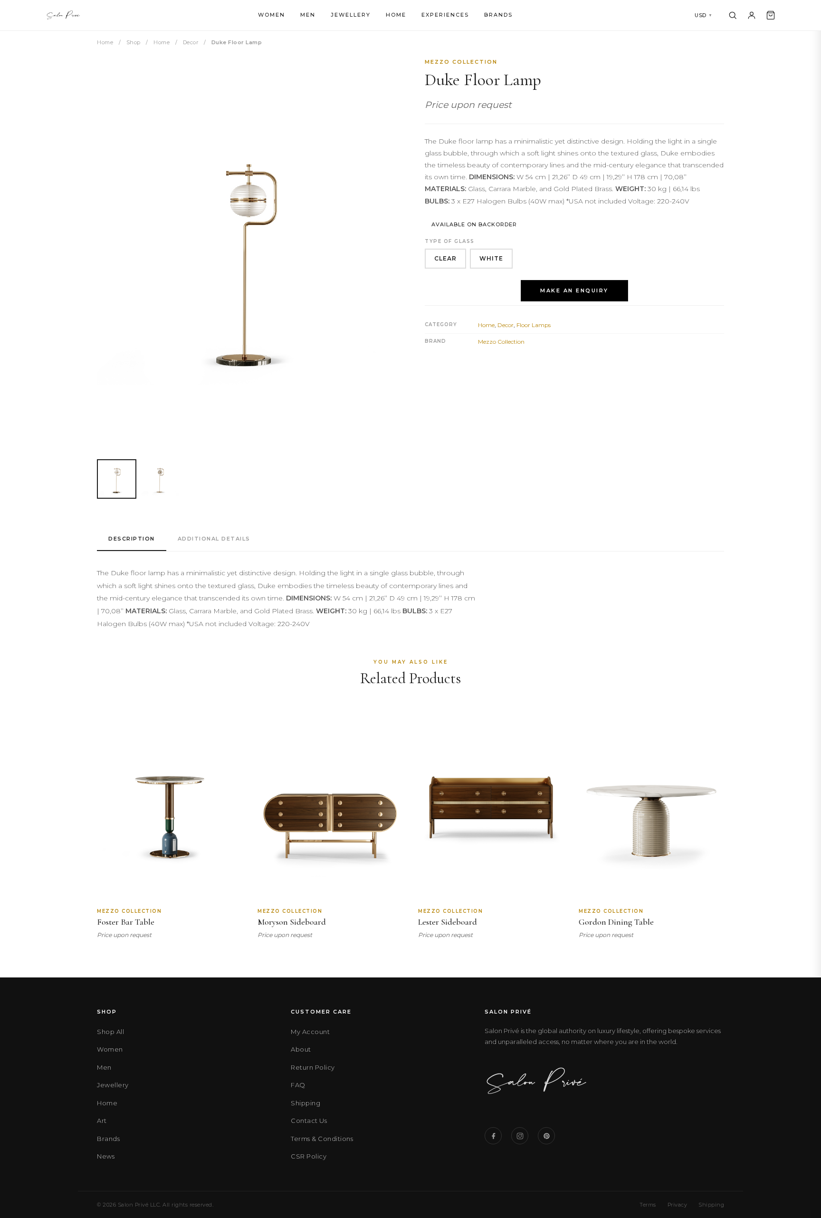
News (106, 1156)
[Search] (732, 15)
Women (271, 14)
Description (131, 538)
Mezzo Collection (461, 61)
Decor (191, 42)
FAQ (298, 1085)
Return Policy (313, 1067)
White (491, 258)
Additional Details (214, 538)
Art (102, 1120)
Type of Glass (450, 241)
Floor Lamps (533, 325)
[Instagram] (519, 1135)
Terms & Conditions (322, 1138)
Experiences (445, 14)
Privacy (677, 1204)
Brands (498, 14)
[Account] (751, 15)
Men (307, 14)
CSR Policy (308, 1156)
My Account (310, 1031)
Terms (648, 1204)
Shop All (110, 1031)
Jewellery (351, 14)
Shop (133, 42)
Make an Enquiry (574, 290)
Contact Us (309, 1120)
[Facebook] (493, 1135)
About (301, 1049)
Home (396, 14)
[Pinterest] (546, 1135)
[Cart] (770, 15)
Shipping (305, 1103)
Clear (445, 258)
